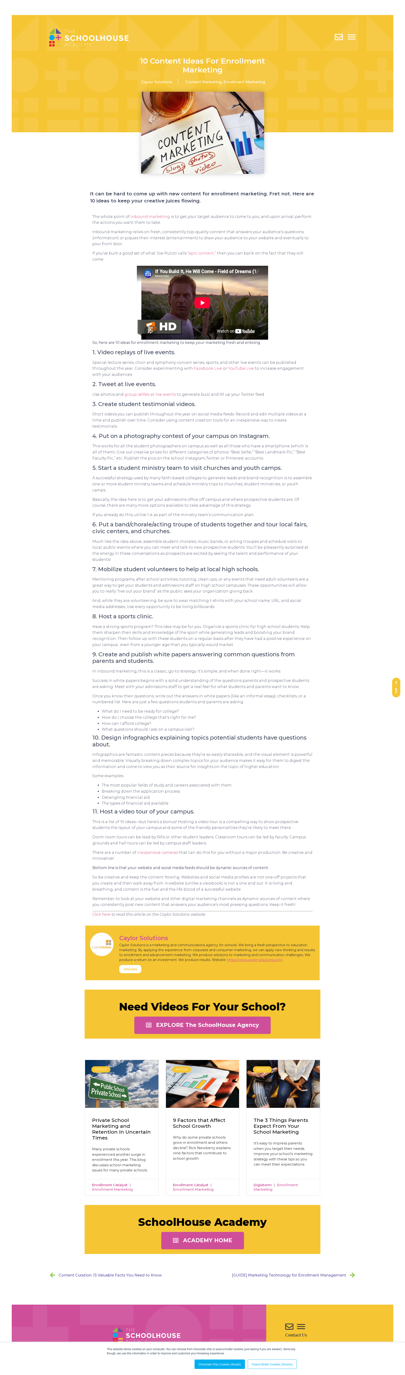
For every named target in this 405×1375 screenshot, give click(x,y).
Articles (130, 969)
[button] (202, 1025)
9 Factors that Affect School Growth (199, 1123)
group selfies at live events (150, 394)
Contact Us (296, 1335)
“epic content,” (202, 253)
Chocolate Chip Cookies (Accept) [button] (220, 1364)
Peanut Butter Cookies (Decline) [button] (272, 1364)
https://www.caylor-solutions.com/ (255, 960)
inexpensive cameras (157, 852)
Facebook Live (208, 368)
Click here (101, 914)
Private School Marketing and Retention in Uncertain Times (121, 1129)
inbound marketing (150, 216)
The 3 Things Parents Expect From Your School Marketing (281, 1126)
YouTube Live (241, 368)
